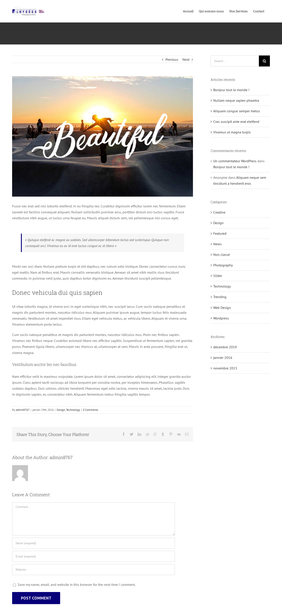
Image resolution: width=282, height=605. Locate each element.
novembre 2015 (225, 368)
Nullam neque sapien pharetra (236, 100)
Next (185, 59)
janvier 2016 (222, 357)
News (217, 244)
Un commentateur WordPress (234, 161)
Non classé (221, 254)
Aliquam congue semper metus (236, 111)
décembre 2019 (225, 347)
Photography (223, 265)
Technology (73, 410)
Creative (219, 212)
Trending (219, 297)
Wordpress (221, 318)
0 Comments (90, 410)
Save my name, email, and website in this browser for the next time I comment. (76, 584)
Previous (171, 59)
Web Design (222, 307)
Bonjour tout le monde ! (231, 90)
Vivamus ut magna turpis (232, 132)
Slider (217, 275)
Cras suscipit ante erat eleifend (236, 121)
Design (61, 410)
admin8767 (23, 410)
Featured (219, 233)
